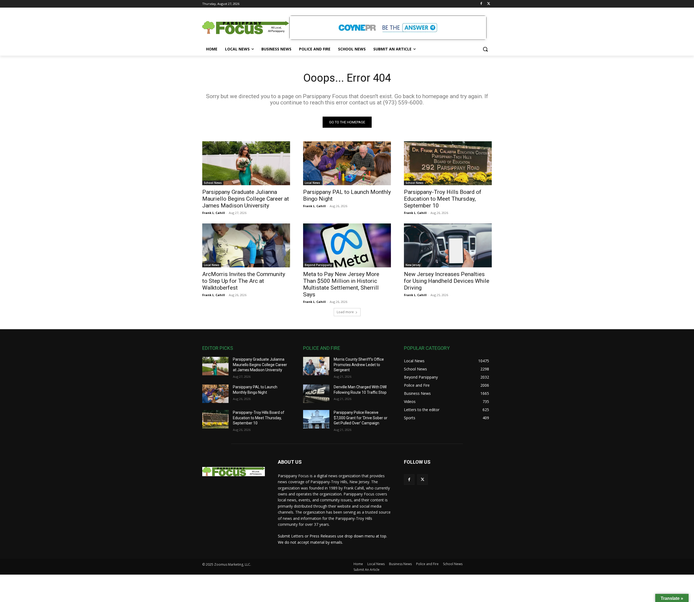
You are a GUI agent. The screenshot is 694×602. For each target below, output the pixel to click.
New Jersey (413, 265)
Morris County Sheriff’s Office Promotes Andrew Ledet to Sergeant (359, 364)
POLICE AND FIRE (321, 348)
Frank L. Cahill (213, 213)
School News (213, 183)
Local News (312, 183)
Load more (345, 312)
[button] (485, 49)
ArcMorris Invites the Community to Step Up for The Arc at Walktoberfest (243, 281)
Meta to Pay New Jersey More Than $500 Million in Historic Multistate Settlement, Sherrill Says (341, 284)
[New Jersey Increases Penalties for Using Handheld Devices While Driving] (448, 245)
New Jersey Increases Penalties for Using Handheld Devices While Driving (446, 281)
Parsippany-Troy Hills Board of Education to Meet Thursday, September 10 (442, 199)
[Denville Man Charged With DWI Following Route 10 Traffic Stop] (316, 394)
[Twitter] (489, 4)
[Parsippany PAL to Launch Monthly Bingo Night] (347, 163)
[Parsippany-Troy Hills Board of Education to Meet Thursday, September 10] (448, 163)
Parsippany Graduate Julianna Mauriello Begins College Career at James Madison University (245, 199)
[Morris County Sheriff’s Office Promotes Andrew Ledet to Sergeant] (316, 366)
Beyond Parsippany (318, 265)
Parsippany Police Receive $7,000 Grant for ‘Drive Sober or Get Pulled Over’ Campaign (360, 417)
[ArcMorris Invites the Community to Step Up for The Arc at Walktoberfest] (246, 245)
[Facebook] (481, 4)
